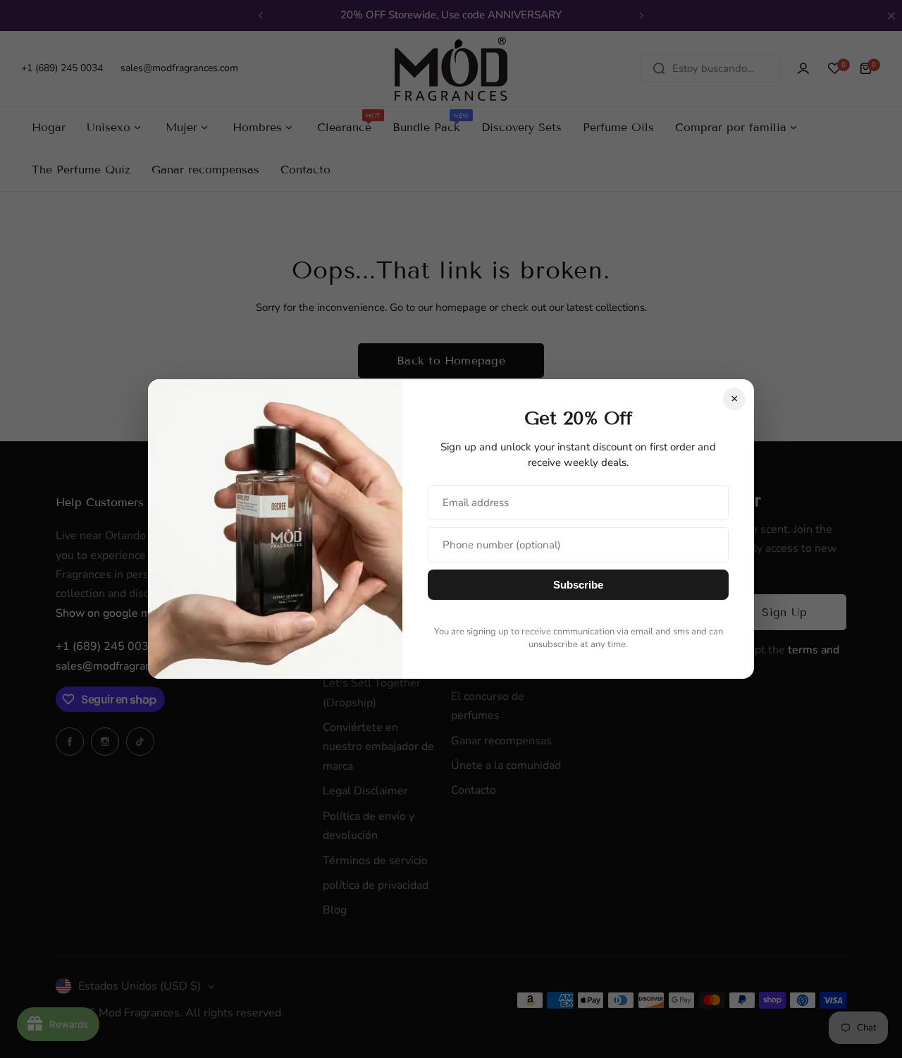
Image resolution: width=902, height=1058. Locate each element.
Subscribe (578, 585)
